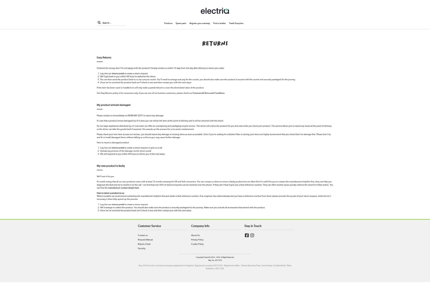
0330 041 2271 (135, 115)
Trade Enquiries (236, 23)
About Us (195, 235)
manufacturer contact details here (123, 188)
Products (168, 23)
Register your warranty (199, 23)
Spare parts (181, 23)
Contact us (143, 235)
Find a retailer (219, 23)
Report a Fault (144, 244)
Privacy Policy (197, 239)
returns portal (118, 73)
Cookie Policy (197, 244)
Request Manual (145, 239)
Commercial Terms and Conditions (208, 93)
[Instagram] (252, 236)
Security (141, 248)
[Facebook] (247, 236)
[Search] (99, 23)
